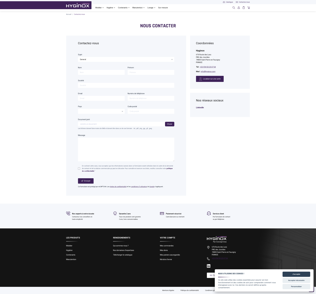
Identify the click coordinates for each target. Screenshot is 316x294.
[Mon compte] (238, 7)
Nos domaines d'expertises (123, 250)
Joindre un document (88, 124)
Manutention (71, 259)
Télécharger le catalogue (122, 255)
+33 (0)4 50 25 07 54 (208, 67)
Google (151, 187)
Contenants (70, 255)
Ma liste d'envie (166, 259)
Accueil (68, 14)
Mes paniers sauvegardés (170, 255)
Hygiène (69, 250)
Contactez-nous (79, 14)
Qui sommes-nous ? (121, 246)
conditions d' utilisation (139, 187)
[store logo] (77, 5)
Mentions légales (168, 290)
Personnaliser (296, 286)
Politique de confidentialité (190, 290)
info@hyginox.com (208, 72)
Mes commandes (167, 246)
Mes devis (164, 250)
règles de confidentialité (118, 187)
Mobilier (69, 246)
